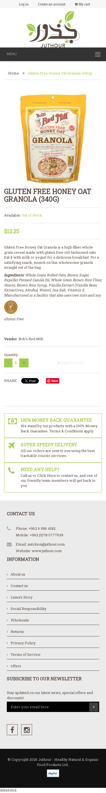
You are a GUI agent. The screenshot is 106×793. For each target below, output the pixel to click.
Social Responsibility (28, 608)
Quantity (11, 354)
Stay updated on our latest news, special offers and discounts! (50, 695)
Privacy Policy (23, 643)
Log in (24, 4)
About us (18, 574)
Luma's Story (22, 597)
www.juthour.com (47, 550)
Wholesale (20, 620)
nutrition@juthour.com (46, 544)
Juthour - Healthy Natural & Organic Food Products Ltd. (68, 762)
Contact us (19, 585)
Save (54, 381)
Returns (17, 631)
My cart (84, 4)
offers (16, 665)
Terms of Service (25, 654)
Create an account (52, 4)
